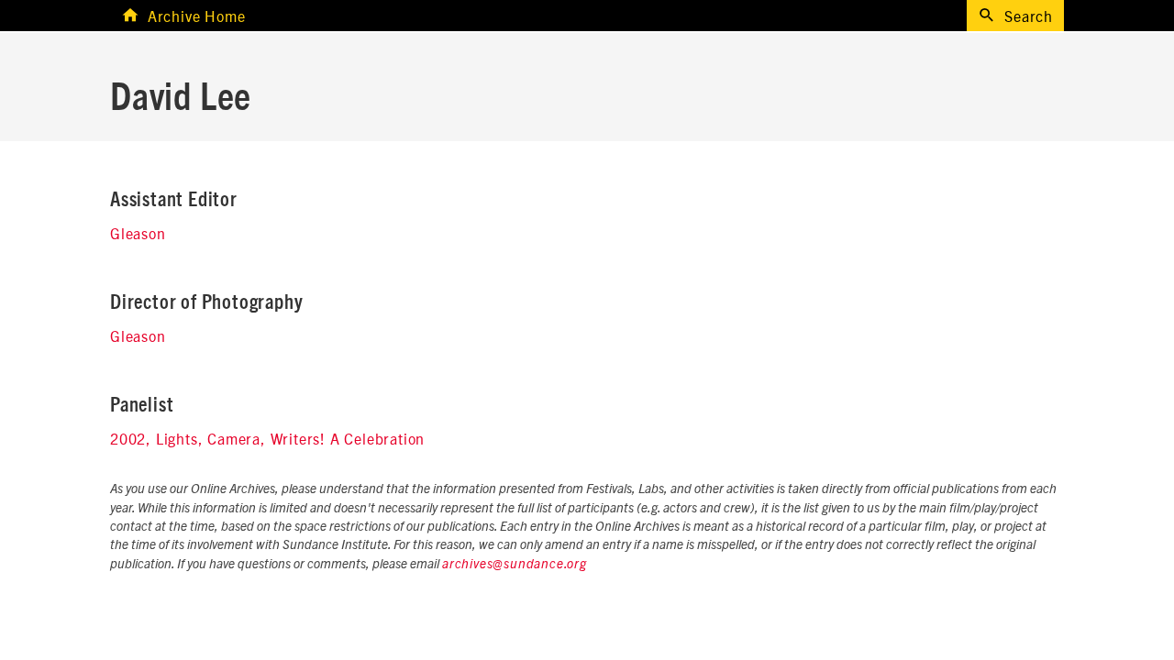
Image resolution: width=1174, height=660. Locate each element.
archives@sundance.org (514, 564)
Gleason (138, 233)
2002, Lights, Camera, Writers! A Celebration (267, 438)
